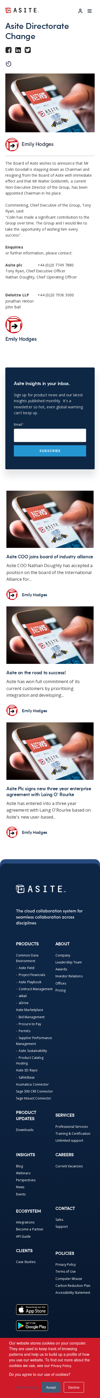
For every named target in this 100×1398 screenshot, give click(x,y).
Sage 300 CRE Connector (34, 1091)
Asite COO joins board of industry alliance (49, 556)
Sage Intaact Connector (33, 1098)
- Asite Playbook (28, 982)
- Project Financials (30, 975)
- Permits (23, 1031)
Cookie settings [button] (27, 1387)
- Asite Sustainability (31, 1050)
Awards (61, 969)
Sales (59, 1219)
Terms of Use (65, 1271)
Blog (19, 1166)
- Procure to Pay (28, 1024)
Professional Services (71, 1126)
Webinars (23, 1173)
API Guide (23, 1236)
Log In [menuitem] (80, 11)
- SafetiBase (25, 1077)
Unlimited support (69, 1140)
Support (61, 1226)
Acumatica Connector (32, 1084)
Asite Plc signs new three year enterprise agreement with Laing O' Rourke (48, 791)
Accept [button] (51, 1387)
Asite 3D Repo (27, 1070)
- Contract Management (34, 989)
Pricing (60, 990)
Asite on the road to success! (36, 672)
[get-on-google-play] (32, 1325)
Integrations (25, 1222)
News (20, 1187)
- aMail (21, 996)
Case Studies (25, 1262)
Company (62, 955)
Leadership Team (68, 962)
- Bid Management (30, 1017)
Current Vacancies (69, 1166)
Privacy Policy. (61, 1365)
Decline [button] (73, 1387)
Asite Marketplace (29, 1010)
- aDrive (22, 1003)
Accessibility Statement (72, 1292)
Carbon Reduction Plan (72, 1285)
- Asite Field (25, 968)
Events (21, 1194)
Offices (60, 983)
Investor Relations (69, 976)
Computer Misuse (68, 1278)
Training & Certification (72, 1133)
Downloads (25, 1130)
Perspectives (25, 1180)
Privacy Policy (65, 1264)
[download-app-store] (32, 1309)
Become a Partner (29, 1229)
